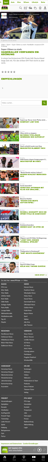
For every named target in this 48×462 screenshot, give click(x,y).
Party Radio (5, 307)
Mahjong (4, 427)
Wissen (26, 2)
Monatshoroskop (6, 378)
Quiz (2, 433)
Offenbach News (29, 305)
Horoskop (5, 366)
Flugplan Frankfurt (30, 357)
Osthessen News (6, 337)
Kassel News (28, 299)
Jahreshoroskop (6, 381)
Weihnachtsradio (6, 313)
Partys (3, 436)
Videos (26, 375)
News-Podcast (29, 386)
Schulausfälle (28, 360)
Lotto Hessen (5, 422)
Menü (43, 460)
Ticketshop (5, 419)
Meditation (4, 410)
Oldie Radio (5, 302)
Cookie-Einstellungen (30, 443)
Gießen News (28, 307)
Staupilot (30, 7)
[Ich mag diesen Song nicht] (44, 450)
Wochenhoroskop (7, 375)
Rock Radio (4, 299)
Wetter (35, 7)
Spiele (3, 424)
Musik (14, 460)
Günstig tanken (29, 351)
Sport (6, 2)
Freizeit (4, 398)
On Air (27, 366)
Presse (26, 419)
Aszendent (4, 386)
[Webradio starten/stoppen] (39, 450)
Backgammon (5, 430)
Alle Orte (27, 322)
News (26, 284)
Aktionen (27, 372)
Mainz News (28, 296)
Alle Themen (28, 325)
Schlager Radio (6, 305)
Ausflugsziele (5, 413)
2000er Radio (5, 296)
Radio (3, 284)
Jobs (25, 413)
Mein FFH (45, 7)
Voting (26, 392)
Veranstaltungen (6, 401)
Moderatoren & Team (31, 381)
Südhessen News (6, 345)
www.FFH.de (15, 280)
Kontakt (26, 407)
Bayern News (28, 313)
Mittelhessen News (7, 340)
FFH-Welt (28, 398)
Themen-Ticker (29, 389)
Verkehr (28, 331)
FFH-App (27, 401)
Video (3, 45)
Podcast (24, 460)
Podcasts (27, 384)
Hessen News (28, 287)
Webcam (40, 7)
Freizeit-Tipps (5, 416)
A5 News (27, 345)
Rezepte (4, 407)
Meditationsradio (6, 316)
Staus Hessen (28, 334)
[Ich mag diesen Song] (35, 450)
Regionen (5, 331)
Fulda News (28, 310)
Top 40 (3, 319)
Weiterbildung (28, 424)
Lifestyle (35, 2)
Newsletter (27, 404)
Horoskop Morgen (7, 372)
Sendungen (27, 369)
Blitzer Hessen (29, 337)
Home (4, 460)
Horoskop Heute (6, 369)
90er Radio (4, 293)
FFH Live (4, 287)
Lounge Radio (5, 310)
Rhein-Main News (7, 343)
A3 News (27, 343)
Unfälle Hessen (29, 340)
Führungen (27, 416)
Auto (12, 2)
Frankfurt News (29, 290)
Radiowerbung (28, 422)
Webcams (27, 378)
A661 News (28, 348)
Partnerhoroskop (6, 384)
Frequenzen (28, 410)
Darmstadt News (29, 302)
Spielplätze (4, 404)
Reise (43, 2)
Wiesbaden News (30, 293)
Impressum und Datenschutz (11, 443)
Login (26, 427)
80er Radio (4, 290)
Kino (19, 2)
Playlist (25, 7)
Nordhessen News (7, 334)
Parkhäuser (27, 354)
